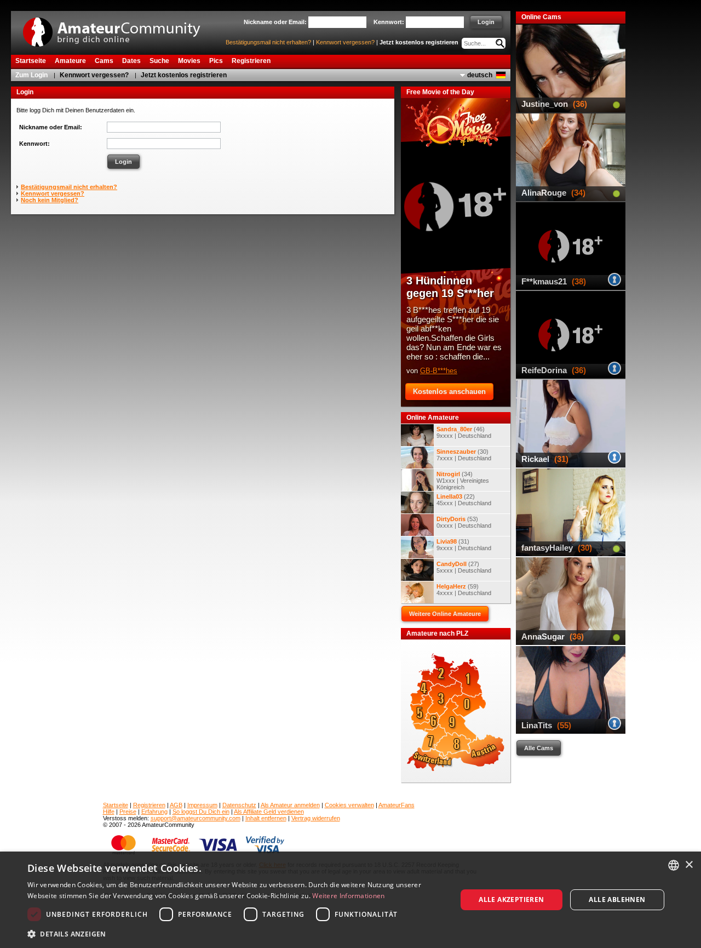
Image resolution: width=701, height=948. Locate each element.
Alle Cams (538, 748)
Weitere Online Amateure (445, 613)
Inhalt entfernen (265, 818)
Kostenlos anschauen (449, 391)
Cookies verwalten (349, 805)
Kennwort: (34, 143)
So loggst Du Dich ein (201, 811)
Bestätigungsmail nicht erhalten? (268, 42)
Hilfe (108, 811)
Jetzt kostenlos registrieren (419, 42)
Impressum (202, 805)
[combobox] (673, 865)
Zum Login (31, 75)
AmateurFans (396, 805)
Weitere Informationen (348, 895)
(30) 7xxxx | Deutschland (463, 454)
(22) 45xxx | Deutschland (463, 499)
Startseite (115, 805)
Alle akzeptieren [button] (511, 899)
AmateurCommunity (118, 28)
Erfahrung (154, 811)
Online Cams (541, 17)
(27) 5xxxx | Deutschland (463, 567)
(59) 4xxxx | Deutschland (463, 589)
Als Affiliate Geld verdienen (269, 811)
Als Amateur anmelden (290, 805)
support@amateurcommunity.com (195, 818)
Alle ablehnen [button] (617, 899)
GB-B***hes (438, 371)
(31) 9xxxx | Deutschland (463, 544)
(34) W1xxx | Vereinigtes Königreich (462, 480)
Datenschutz (239, 805)
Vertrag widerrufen (315, 818)
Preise (127, 811)
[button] (235, 933)
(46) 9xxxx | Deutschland (463, 432)
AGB (176, 805)
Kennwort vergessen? (345, 42)
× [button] (689, 865)
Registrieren (149, 805)
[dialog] (350, 900)
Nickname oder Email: (50, 127)
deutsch (479, 75)
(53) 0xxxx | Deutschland (463, 522)
